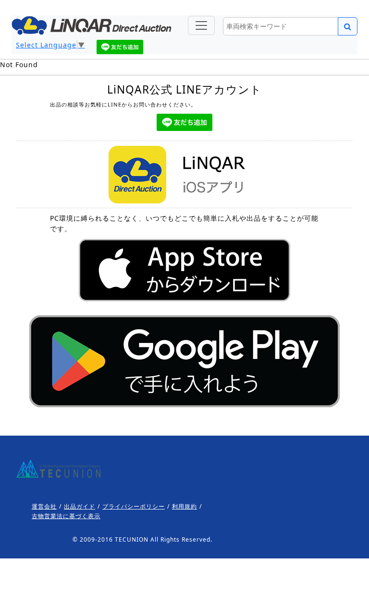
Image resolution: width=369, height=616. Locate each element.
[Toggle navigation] (201, 25)
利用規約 (184, 506)
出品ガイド (79, 506)
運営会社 (44, 506)
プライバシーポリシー (133, 506)
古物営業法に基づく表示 (66, 516)
